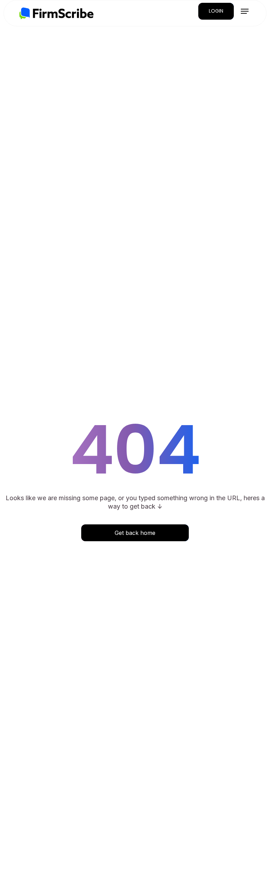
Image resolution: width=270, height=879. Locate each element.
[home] (56, 13)
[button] (244, 11)
